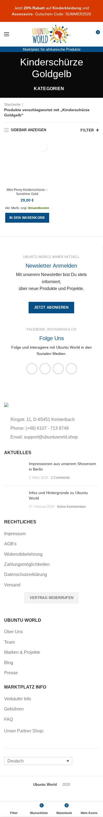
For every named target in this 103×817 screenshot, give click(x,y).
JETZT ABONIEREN (51, 307)
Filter (87, 130)
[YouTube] (58, 368)
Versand (12, 585)
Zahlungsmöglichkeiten (27, 564)
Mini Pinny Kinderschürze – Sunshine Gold (27, 192)
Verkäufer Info (17, 698)
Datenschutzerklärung (25, 574)
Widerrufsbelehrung (23, 554)
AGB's (10, 543)
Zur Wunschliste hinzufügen (43, 146)
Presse (11, 672)
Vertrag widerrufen (51, 598)
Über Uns (13, 631)
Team (9, 642)
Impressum (15, 533)
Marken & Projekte (22, 652)
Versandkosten (38, 208)
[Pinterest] (71, 368)
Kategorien (49, 88)
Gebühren (14, 709)
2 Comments (60, 478)
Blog (8, 662)
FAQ (8, 719)
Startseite (12, 104)
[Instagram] (45, 368)
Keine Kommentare (71, 507)
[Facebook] (31, 368)
